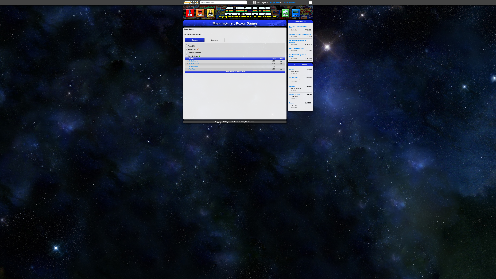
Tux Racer (192, 69)
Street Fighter (293, 78)
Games (194, 40)
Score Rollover (193, 56)
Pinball (190, 46)
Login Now (275, 3)
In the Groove (193, 61)
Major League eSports (296, 48)
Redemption (192, 49)
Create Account (289, 3)
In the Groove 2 (194, 64)
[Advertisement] (235, 130)
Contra (291, 103)
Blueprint (292, 86)
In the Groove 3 (194, 66)
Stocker (291, 69)
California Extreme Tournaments (300, 34)
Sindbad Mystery (294, 94)
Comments (214, 40)
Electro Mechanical (194, 53)
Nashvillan (294, 30)
